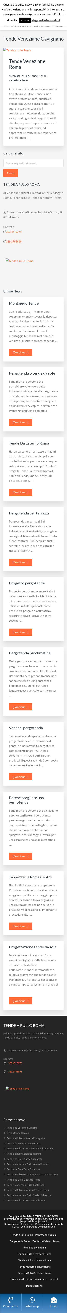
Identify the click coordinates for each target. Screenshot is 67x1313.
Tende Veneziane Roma (27, 64)
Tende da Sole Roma (34, 1247)
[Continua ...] (22, 353)
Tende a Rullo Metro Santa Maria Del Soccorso (32, 1174)
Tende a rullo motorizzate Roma (29, 1279)
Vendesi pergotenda (26, 727)
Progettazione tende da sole (33, 947)
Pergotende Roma (45, 1235)
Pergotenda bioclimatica (29, 653)
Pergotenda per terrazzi (29, 513)
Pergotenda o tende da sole (32, 373)
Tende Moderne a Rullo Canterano (25, 1185)
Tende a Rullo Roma (22, 1235)
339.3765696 (14, 241)
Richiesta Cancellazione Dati (47, 1218)
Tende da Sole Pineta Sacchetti (24, 1159)
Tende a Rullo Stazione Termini (24, 1153)
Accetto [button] (25, 20)
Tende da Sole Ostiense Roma (24, 1143)
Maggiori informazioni (46, 20)
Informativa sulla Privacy (17, 1218)
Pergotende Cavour (18, 1133)
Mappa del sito (29, 1221)
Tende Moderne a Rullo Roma (34, 1266)
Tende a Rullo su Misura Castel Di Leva (28, 1190)
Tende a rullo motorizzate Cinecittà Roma (30, 1148)
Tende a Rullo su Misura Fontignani (26, 1138)
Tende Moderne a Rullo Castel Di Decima (29, 1195)
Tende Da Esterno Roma (29, 443)
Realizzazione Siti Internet (19, 1224)
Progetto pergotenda (27, 583)
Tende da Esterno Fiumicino (22, 1127)
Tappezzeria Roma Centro (30, 877)
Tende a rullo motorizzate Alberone (26, 1200)
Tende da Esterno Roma (46, 1241)
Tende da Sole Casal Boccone (23, 1169)
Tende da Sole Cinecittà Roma (23, 1179)
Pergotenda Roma (20, 1241)
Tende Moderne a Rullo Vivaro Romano (28, 1164)
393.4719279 (14, 232)
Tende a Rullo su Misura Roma (34, 1260)
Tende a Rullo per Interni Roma (34, 1254)
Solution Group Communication (38, 1226)
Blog (26, 76)
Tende (34, 76)
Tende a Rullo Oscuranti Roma (34, 1273)
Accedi (43, 1221)
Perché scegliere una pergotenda (26, 799)
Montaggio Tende (24, 303)
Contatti (53, 1279)
